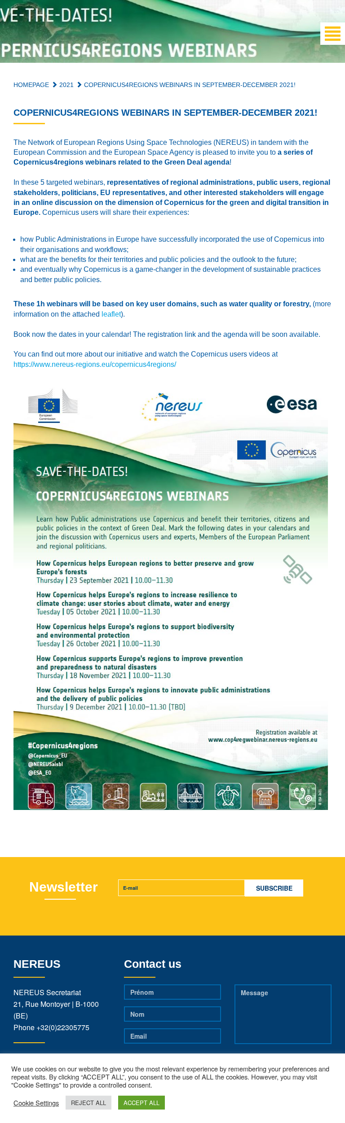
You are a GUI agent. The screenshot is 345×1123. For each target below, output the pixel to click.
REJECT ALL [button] (88, 1102)
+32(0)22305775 (62, 1027)
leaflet (111, 314)
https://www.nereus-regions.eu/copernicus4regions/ (94, 364)
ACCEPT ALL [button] (141, 1102)
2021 (66, 84)
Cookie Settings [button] (36, 1103)
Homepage (31, 84)
